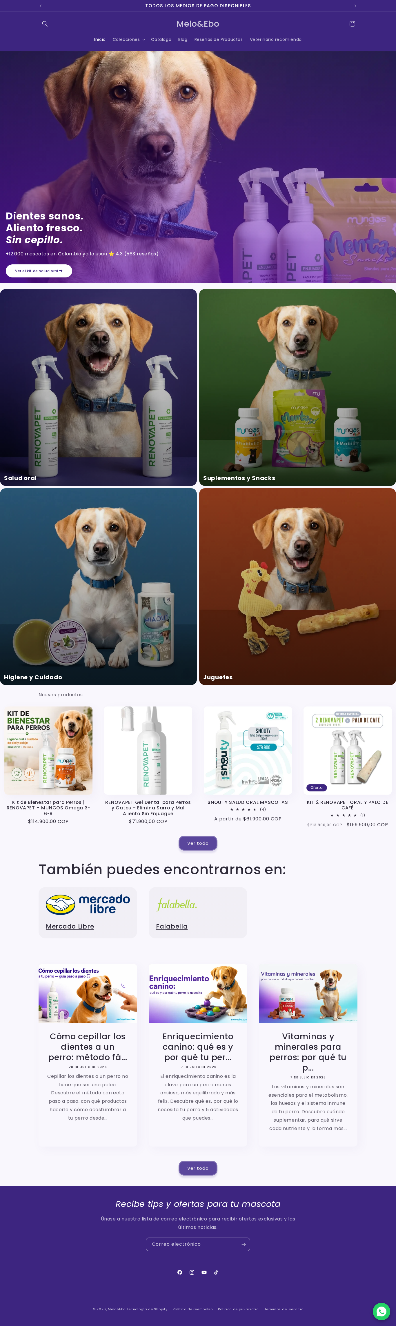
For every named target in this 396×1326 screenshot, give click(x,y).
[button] (45, 23)
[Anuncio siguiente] (355, 5)
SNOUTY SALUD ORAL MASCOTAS (248, 802)
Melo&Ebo (117, 1309)
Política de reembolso (193, 1309)
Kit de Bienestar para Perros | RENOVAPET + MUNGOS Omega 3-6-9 (48, 808)
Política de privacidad (238, 1309)
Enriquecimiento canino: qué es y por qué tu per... (198, 1046)
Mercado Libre (70, 926)
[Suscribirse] (243, 1244)
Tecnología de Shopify (147, 1309)
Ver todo (198, 843)
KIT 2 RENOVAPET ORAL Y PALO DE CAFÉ (347, 805)
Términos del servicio (284, 1309)
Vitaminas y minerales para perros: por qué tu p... (308, 1052)
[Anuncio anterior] (40, 5)
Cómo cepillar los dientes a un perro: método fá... (87, 1046)
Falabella (172, 926)
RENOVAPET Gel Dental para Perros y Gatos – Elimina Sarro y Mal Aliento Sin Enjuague (148, 808)
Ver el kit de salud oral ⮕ (39, 270)
